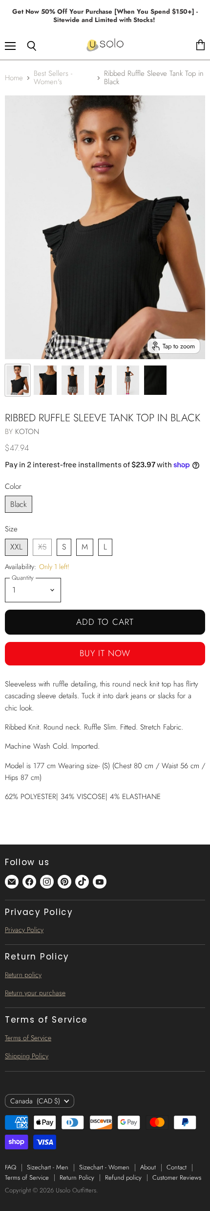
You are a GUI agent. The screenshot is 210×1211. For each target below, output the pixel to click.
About (148, 1167)
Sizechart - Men (47, 1167)
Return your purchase (35, 993)
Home (14, 78)
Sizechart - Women (104, 1167)
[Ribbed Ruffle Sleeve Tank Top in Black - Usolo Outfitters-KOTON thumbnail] (17, 380)
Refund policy (123, 1177)
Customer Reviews (176, 1177)
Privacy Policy (24, 930)
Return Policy (77, 1177)
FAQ (10, 1167)
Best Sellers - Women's (53, 78)
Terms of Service (28, 1038)
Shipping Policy (26, 1056)
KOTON (27, 431)
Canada (35, 1101)
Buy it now (105, 653)
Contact (177, 1167)
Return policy (23, 975)
